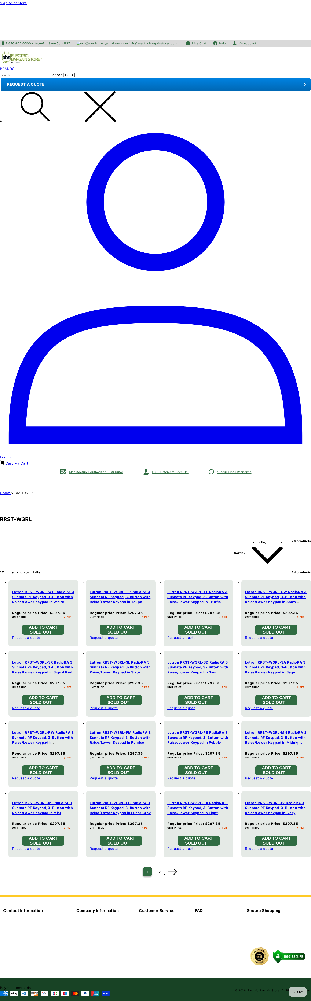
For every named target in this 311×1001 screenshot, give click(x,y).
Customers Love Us (93, 931)
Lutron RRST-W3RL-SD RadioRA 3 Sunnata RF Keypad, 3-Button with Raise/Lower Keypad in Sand (197, 667)
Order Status (206, 937)
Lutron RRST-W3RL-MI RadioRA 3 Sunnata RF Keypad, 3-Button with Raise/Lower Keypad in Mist (42, 808)
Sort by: (240, 553)
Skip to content (13, 3)
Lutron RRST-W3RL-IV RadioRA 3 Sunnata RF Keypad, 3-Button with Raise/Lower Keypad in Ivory (275, 808)
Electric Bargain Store (264, 990)
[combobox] (24, 75)
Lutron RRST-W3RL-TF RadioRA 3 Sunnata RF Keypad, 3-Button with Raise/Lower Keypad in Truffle (197, 597)
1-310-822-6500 (30, 939)
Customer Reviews (92, 943)
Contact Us (86, 925)
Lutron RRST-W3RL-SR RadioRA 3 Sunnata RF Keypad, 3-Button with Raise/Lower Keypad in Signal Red (42, 667)
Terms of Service (153, 925)
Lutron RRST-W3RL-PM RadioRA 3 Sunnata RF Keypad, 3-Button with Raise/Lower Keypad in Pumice (120, 737)
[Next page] (172, 871)
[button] (155, 107)
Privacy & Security (92, 937)
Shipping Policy (152, 937)
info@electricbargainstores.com (30, 933)
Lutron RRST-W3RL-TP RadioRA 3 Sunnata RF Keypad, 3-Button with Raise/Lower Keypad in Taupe (120, 597)
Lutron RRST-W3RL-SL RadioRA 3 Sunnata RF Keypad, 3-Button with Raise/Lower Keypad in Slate (120, 667)
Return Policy (150, 931)
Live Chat (11, 945)
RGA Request (150, 943)
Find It (69, 75)
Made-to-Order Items (213, 919)
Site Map (84, 950)
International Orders (212, 925)
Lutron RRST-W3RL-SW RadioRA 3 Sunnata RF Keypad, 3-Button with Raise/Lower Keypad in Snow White (276, 599)
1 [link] (147, 872)
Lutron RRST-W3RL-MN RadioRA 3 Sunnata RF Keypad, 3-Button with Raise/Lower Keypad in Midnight (276, 737)
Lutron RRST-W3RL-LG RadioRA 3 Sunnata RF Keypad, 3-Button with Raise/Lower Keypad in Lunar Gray (120, 808)
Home (5, 493)
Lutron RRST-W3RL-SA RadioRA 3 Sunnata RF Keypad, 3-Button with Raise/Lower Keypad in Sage (275, 667)
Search (56, 75)
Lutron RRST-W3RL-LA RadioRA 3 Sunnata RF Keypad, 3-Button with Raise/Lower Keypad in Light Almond (197, 810)
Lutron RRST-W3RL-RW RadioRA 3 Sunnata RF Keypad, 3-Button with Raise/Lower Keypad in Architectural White (43, 740)
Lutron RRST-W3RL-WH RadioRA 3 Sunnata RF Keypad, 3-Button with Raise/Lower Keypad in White (43, 597)
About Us (84, 919)
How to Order (207, 931)
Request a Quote (153, 919)
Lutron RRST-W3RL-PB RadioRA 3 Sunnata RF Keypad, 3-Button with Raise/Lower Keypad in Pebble (197, 737)
